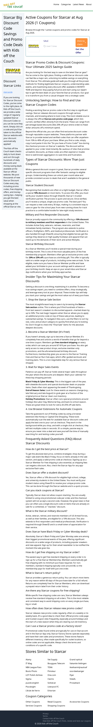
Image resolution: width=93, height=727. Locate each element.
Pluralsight (31, 686)
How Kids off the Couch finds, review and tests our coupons (67, 721)
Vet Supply (52, 659)
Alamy (28, 659)
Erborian (52, 690)
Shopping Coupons (56, 705)
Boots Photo (31, 671)
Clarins (51, 679)
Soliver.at (52, 682)
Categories (66, 4)
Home (56, 4)
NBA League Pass (33, 667)
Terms (45, 716)
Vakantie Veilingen (78, 663)
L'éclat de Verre (33, 690)
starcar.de (8, 92)
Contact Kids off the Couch (53, 718)
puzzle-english (32, 682)
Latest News (78, 4)
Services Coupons (34, 705)
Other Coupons (33, 701)
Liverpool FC (53, 686)
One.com (52, 675)
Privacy (45, 713)
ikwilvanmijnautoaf (78, 667)
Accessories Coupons (79, 701)
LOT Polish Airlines (34, 675)
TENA (50, 667)
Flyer (72, 675)
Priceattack (75, 682)
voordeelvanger (77, 671)
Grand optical (76, 659)
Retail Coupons (54, 701)
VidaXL (73, 679)
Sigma (28, 679)
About (89, 4)
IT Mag (29, 663)
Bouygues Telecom (56, 663)
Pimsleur (52, 671)
